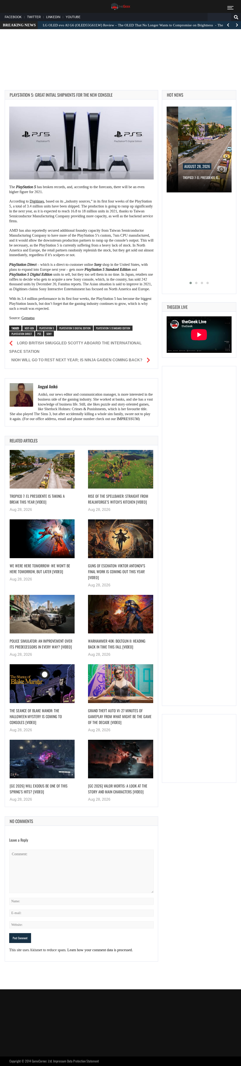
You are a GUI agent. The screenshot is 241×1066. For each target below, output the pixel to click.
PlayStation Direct (22, 334)
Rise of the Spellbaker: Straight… (212, 177)
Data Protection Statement (83, 1060)
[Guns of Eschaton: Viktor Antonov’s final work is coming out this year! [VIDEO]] (120, 538)
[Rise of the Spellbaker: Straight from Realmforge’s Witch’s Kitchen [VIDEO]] (120, 469)
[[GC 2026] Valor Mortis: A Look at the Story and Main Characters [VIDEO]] (120, 759)
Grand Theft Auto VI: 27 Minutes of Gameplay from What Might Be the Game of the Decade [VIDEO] (120, 716)
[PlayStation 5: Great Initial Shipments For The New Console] (81, 143)
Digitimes (37, 201)
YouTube (73, 17)
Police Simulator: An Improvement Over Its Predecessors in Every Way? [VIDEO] (41, 644)
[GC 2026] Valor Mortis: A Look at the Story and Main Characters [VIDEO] (117, 789)
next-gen (29, 328)
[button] (190, 283)
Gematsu (28, 318)
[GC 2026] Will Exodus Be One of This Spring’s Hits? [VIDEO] (39, 789)
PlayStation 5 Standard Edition (113, 328)
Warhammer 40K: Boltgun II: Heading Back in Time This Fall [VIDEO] (116, 644)
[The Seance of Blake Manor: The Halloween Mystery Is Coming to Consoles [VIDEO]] (42, 683)
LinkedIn (53, 17)
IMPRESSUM (128, 419)
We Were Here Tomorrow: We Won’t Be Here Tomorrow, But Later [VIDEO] (40, 568)
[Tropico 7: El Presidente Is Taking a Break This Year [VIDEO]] (42, 469)
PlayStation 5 (46, 328)
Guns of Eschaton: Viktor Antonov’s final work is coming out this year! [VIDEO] (116, 571)
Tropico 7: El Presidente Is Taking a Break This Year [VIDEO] (37, 499)
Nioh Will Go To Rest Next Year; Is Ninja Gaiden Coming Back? (76, 360)
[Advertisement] (120, 47)
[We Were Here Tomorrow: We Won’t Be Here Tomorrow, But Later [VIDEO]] (42, 538)
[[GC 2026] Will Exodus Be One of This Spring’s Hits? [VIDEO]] (42, 759)
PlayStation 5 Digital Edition (75, 328)
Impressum (59, 1060)
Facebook (13, 17)
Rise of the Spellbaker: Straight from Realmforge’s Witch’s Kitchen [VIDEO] (118, 499)
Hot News (175, 95)
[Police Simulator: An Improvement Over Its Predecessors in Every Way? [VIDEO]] (42, 614)
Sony (49, 334)
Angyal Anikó (48, 386)
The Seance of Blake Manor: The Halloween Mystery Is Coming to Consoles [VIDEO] (36, 716)
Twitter (34, 17)
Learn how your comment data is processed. (100, 950)
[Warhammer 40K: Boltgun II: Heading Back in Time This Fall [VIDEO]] (120, 614)
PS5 (39, 334)
